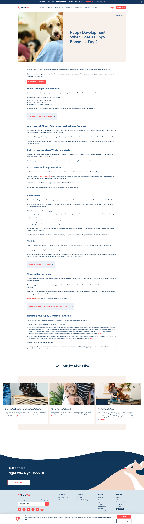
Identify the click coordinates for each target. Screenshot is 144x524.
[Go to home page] (23, 7)
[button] (62, 7)
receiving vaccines (46, 176)
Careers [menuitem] (87, 7)
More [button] (95, 7)
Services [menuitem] (68, 7)
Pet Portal (118, 506)
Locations (100, 497)
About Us (79, 497)
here (99, 333)
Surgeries (100, 502)
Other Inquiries (61, 500)
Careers (82, 500)
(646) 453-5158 (64, 497)
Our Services (101, 500)
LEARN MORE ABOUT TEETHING (40, 264)
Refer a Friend (119, 504)
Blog (117, 497)
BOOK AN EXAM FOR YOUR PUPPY (41, 116)
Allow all (124, 516)
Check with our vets (33, 298)
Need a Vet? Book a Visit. (36, 82)
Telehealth (100, 508)
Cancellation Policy (121, 502)
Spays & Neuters (102, 506)
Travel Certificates (102, 510)
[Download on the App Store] (120, 510)
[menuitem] (45, 8)
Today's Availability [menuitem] (46, 7)
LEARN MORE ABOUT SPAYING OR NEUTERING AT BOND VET (49, 306)
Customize (123, 521)
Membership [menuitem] (78, 7)
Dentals (100, 504)
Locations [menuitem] (58, 7)
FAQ (117, 500)
